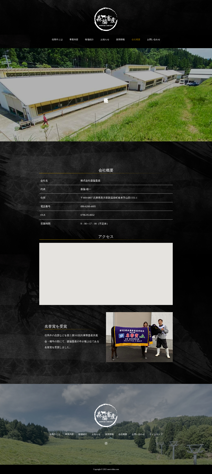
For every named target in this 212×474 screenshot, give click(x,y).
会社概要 (136, 39)
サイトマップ (155, 434)
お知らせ (105, 39)
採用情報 (120, 39)
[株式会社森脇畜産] (106, 19)
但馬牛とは (57, 39)
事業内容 (74, 39)
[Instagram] (106, 443)
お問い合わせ (153, 39)
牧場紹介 (89, 39)
